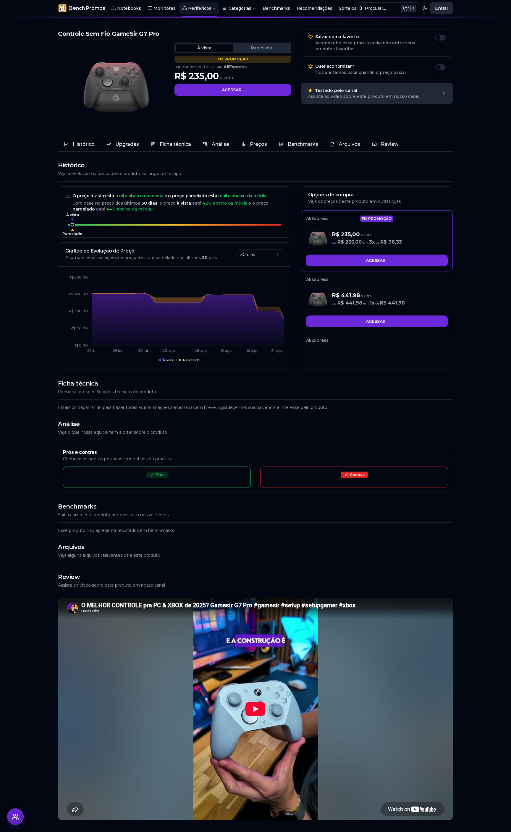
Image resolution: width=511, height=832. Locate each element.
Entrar (441, 8)
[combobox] (260, 254)
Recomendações (314, 8)
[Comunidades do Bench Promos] (15, 816)
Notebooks (129, 8)
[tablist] (232, 48)
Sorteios (348, 8)
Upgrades (127, 144)
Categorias (240, 8)
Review (389, 144)
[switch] (440, 38)
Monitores (164, 8)
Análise (220, 144)
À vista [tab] (204, 48)
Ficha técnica (175, 144)
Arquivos (349, 144)
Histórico (84, 144)
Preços (258, 144)
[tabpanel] (232, 76)
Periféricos (199, 8)
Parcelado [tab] (261, 48)
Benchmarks (276, 8)
